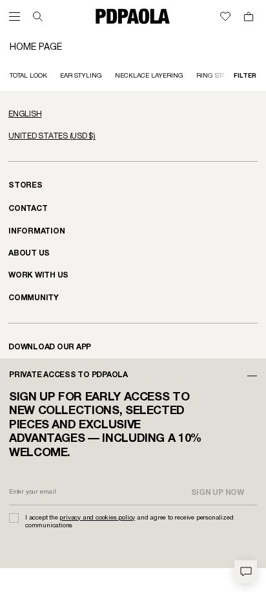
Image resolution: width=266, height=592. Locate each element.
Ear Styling (81, 76)
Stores (25, 185)
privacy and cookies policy (97, 518)
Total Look (28, 76)
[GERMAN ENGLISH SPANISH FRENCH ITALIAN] (133, 114)
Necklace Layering (149, 76)
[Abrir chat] (245, 571)
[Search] (38, 16)
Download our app (49, 347)
